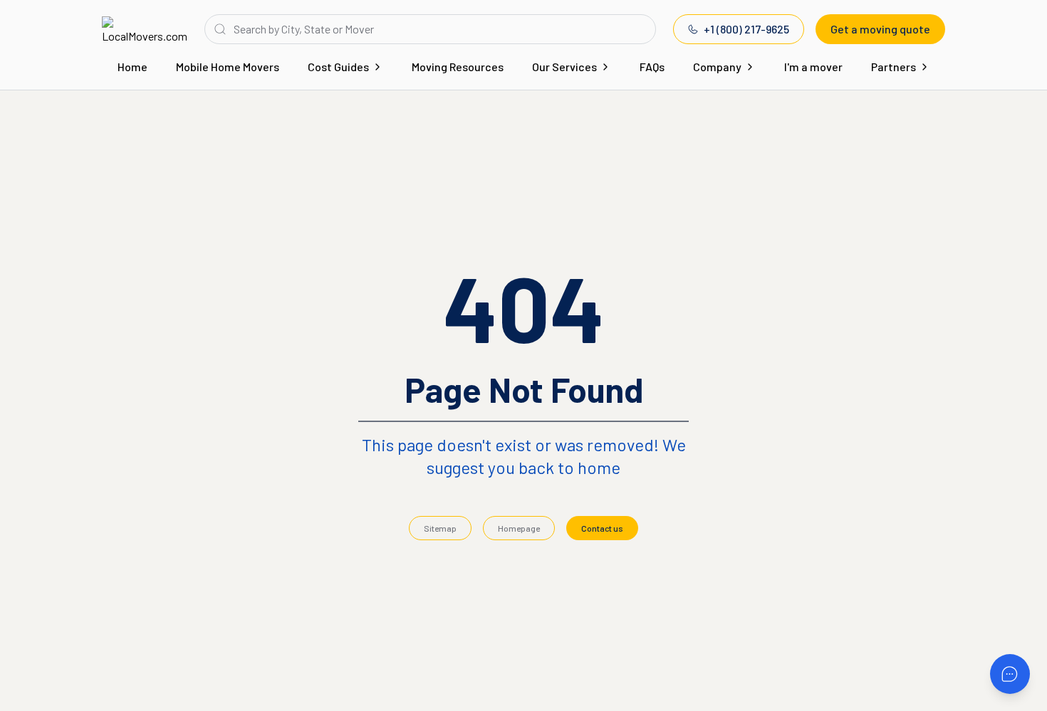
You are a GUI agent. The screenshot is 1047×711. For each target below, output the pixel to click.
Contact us (602, 528)
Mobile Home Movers (227, 66)
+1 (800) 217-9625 (746, 29)
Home (132, 66)
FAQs (652, 66)
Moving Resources (458, 66)
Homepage (519, 528)
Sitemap (440, 528)
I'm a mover (813, 66)
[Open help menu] (1010, 674)
